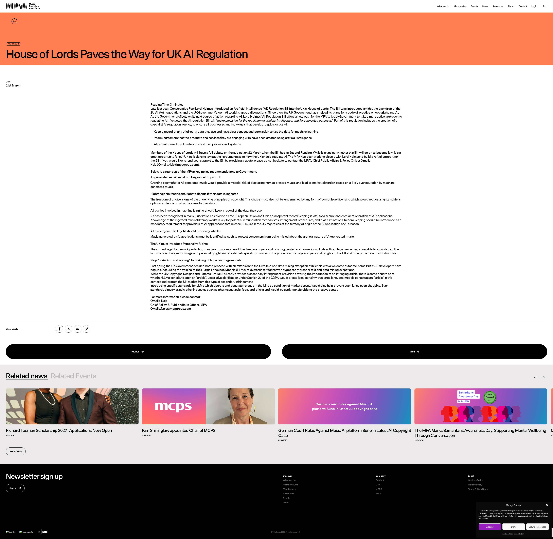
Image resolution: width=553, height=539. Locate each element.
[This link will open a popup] (544, 6)
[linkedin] (77, 329)
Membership (460, 6)
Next (348, 353)
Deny (513, 526)
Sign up (11, 489)
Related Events (73, 375)
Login (534, 6)
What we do (443, 6)
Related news (26, 375)
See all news (16, 451)
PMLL (378, 493)
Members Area (290, 484)
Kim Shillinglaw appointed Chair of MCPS (178, 430)
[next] (543, 377)
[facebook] (59, 329)
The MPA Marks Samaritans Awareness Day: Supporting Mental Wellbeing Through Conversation (480, 433)
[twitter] (68, 329)
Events (474, 6)
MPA (377, 484)
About (511, 6)
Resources (498, 6)
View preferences (537, 526)
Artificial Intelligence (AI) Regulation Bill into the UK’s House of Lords (281, 108)
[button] (547, 505)
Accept (490, 526)
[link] (86, 329)
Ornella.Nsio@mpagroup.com (170, 308)
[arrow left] (14, 21)
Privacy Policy (518, 534)
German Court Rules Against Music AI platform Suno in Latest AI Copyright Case (344, 433)
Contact (523, 6)
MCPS (378, 489)
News (485, 6)
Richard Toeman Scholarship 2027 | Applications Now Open (59, 430)
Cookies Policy (507, 534)
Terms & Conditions (478, 489)
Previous (72, 353)
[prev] (535, 377)
